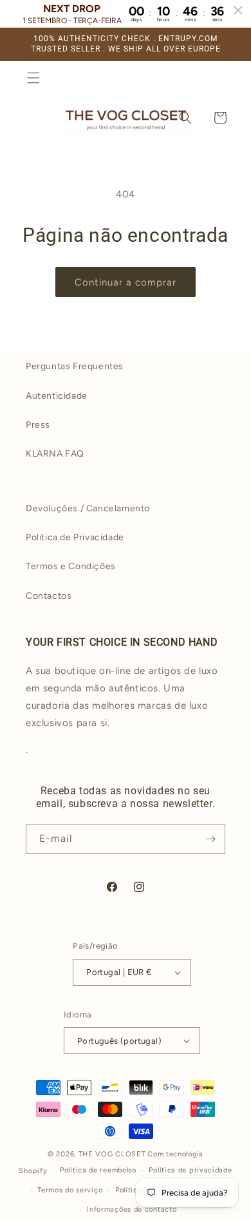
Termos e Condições (71, 566)
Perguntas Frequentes (75, 366)
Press (38, 424)
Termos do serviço (69, 1190)
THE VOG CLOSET (112, 1154)
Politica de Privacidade (75, 537)
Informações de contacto (131, 1209)
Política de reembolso (98, 1170)
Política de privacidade (190, 1170)
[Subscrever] (210, 839)
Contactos (48, 595)
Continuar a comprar (125, 282)
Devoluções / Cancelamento (88, 508)
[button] (33, 78)
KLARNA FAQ (55, 453)
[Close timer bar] (238, 10)
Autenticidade (57, 395)
